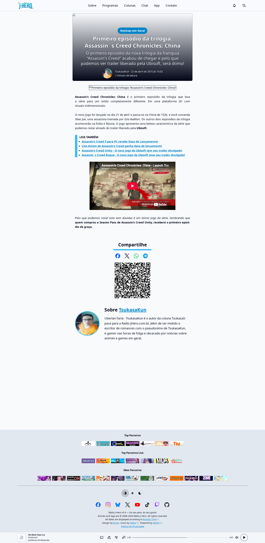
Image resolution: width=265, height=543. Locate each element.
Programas (110, 5)
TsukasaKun (122, 71)
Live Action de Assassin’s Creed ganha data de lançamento (122, 146)
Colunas (130, 5)
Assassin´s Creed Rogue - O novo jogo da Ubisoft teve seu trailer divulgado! (133, 155)
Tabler (133, 522)
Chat (144, 5)
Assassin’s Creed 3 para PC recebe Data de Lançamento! (120, 141)
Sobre (92, 5)
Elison (116, 522)
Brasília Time (149, 519)
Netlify (156, 522)
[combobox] (109, 537)
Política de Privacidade (132, 526)
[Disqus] (132, 386)
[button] (234, 5)
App (157, 5)
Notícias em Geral (132, 30)
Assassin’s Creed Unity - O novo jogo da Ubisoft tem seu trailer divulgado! (132, 150)
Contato (171, 5)
